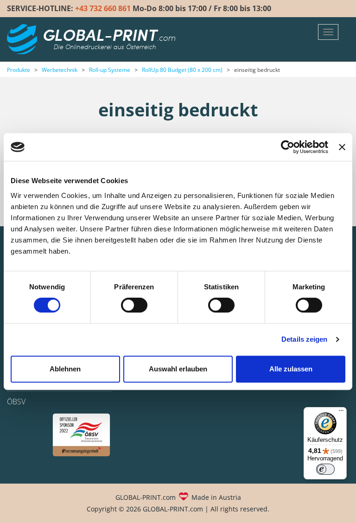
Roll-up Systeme (109, 70)
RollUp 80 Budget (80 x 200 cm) (182, 70)
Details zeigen (304, 339)
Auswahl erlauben (178, 369)
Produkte (18, 70)
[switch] (134, 305)
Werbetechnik (59, 70)
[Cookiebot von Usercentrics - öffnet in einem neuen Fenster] (287, 147)
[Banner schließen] (342, 147)
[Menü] (341, 412)
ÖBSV (16, 401)
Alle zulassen (290, 369)
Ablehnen (65, 369)
